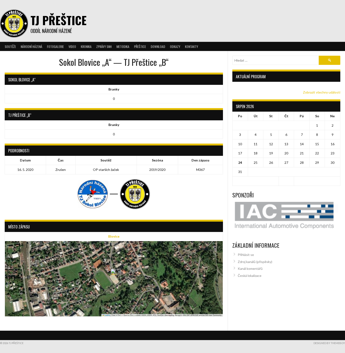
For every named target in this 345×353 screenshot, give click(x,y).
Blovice (113, 236)
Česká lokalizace (249, 276)
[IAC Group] (286, 215)
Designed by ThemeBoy (329, 343)
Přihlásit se (246, 255)
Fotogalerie (55, 46)
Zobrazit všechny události (321, 92)
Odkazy (175, 46)
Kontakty (191, 46)
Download (158, 46)
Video (72, 46)
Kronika (86, 46)
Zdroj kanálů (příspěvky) (255, 262)
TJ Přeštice (59, 20)
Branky (113, 89)
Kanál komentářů (250, 269)
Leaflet (107, 315)
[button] (114, 274)
